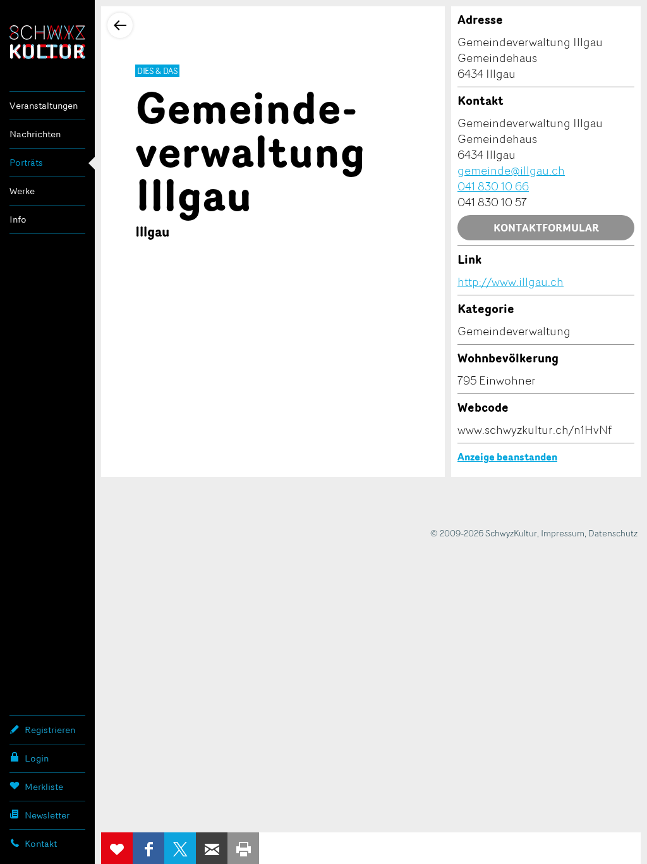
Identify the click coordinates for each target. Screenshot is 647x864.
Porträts (26, 162)
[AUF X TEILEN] (180, 848)
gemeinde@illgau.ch (511, 170)
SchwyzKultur (47, 42)
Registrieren (50, 729)
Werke (22, 190)
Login (37, 758)
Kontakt (41, 843)
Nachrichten (35, 133)
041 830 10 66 (493, 186)
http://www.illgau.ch (510, 281)
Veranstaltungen (43, 105)
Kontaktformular (546, 227)
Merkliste (44, 786)
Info (18, 219)
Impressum (562, 533)
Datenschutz (613, 533)
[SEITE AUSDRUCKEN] (243, 848)
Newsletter (47, 815)
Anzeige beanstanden (507, 456)
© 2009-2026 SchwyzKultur (483, 533)
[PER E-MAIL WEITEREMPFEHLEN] (211, 848)
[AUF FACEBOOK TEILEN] (148, 848)
